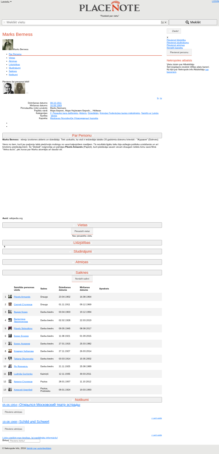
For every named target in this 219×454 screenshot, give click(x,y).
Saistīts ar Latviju (150, 113)
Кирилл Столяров (23, 381)
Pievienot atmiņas (176, 45)
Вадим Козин (21, 312)
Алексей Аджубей (23, 389)
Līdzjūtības (14, 64)
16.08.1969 (56, 105)
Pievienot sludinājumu (178, 42)
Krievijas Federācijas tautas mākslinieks (120, 113)
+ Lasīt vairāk (156, 418)
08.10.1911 (56, 103)
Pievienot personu (179, 52)
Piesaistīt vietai (82, 231)
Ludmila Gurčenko (23, 374)
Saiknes (13, 71)
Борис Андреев (22, 343)
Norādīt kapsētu (175, 47)
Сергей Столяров (23, 304)
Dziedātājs (93, 113)
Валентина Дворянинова (21, 320)
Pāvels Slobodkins (23, 328)
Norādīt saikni (82, 278)
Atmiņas (13, 61)
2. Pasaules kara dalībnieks (64, 113)
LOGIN (215, 1)
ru (161, 98)
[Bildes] (27, 93)
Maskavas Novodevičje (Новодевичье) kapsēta (74, 118)
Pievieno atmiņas (13, 412)
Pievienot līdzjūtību (176, 40)
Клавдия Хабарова (24, 351)
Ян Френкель (21, 366)
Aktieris (83, 113)
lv (158, 98)
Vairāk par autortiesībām (38, 448)
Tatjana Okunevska (23, 358)
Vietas (12, 57)
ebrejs (54, 115)
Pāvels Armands (22, 296)
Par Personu (15, 54)
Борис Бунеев (21, 336)
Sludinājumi (15, 68)
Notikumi (13, 74)
